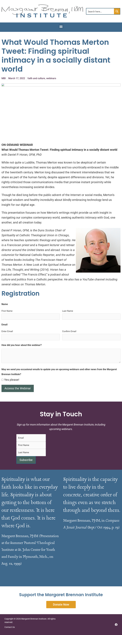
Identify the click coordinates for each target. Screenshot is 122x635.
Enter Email (7, 331)
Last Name (67, 311)
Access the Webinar (17, 388)
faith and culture (36, 78)
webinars (51, 78)
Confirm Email (69, 331)
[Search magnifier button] (117, 11)
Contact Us (9, 627)
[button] (61, 26)
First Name (6, 311)
